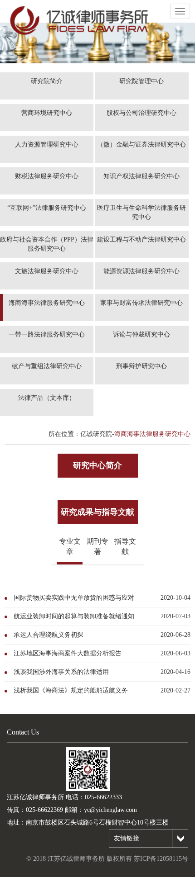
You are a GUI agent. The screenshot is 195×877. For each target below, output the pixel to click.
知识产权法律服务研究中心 (141, 176)
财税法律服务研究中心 (46, 176)
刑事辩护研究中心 (141, 366)
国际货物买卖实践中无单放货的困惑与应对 (74, 597)
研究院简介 (47, 81)
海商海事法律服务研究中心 (47, 302)
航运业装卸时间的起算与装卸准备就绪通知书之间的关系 (80, 616)
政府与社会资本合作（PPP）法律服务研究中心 (46, 244)
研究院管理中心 (141, 81)
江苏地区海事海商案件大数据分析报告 (68, 653)
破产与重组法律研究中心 (47, 366)
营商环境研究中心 (46, 112)
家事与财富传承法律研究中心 (141, 302)
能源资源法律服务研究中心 (141, 271)
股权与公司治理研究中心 (141, 112)
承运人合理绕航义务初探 (48, 634)
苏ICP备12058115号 (161, 858)
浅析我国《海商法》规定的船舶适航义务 (71, 690)
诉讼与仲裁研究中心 (141, 334)
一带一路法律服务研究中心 (47, 334)
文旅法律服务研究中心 (46, 271)
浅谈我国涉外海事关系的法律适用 (61, 671)
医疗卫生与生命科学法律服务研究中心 (141, 212)
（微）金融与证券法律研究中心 (141, 144)
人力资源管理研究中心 (46, 144)
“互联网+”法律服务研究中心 (46, 207)
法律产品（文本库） (46, 397)
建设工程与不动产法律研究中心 (141, 239)
